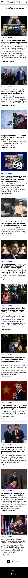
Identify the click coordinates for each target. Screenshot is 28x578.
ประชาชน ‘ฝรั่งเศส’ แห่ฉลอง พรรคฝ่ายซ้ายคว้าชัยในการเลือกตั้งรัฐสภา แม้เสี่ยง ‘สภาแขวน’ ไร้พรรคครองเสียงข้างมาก (13, 136)
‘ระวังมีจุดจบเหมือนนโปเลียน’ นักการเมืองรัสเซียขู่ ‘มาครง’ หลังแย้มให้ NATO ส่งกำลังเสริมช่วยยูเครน (13, 266)
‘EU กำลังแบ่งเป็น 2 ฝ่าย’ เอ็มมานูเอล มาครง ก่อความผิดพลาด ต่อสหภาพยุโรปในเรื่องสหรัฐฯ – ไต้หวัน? (14, 407)
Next (18, 562)
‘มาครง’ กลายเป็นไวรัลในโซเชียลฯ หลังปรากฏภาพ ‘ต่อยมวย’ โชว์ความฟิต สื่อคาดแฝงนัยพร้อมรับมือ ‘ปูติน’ (13, 223)
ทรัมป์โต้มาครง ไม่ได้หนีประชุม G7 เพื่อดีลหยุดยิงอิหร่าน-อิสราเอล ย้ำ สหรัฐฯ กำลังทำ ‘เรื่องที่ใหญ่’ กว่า (13, 91)
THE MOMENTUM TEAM (9, 61)
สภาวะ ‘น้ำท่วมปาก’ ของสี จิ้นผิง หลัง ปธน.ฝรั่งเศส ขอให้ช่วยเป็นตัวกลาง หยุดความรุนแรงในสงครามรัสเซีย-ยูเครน (13, 450)
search (26, 2)
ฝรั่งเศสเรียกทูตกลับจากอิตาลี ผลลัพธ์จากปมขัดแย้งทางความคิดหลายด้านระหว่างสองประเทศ (13, 541)
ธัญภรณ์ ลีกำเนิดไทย (8, 555)
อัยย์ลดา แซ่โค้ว (7, 193)
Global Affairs (6, 37)
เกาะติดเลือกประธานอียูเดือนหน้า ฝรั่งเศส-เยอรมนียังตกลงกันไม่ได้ (12, 494)
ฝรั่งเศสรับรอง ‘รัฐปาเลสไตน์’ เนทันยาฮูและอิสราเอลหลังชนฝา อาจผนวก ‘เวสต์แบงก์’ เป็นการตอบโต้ (14, 42)
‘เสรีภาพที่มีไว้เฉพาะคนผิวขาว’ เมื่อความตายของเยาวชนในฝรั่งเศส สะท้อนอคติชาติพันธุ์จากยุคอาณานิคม (13, 360)
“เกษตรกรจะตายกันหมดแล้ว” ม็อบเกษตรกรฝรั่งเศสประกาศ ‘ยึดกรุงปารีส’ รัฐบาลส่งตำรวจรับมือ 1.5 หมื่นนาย (14, 310)
